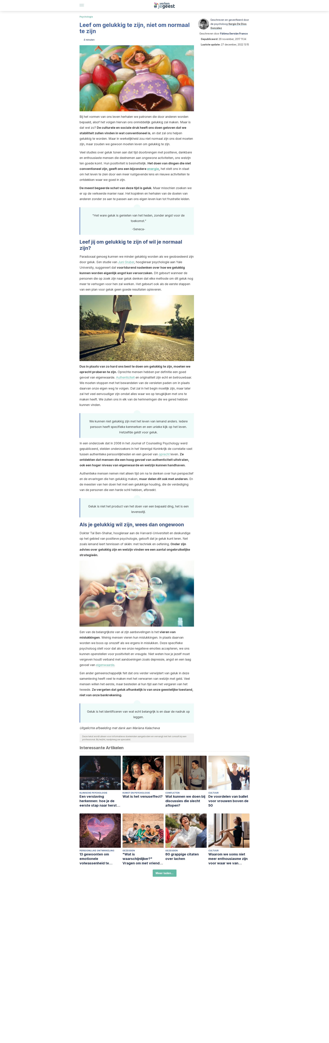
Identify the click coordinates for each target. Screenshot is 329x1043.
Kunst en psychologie (136, 793)
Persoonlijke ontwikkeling (97, 850)
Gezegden (129, 850)
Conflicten (172, 793)
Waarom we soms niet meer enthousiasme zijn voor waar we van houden (228, 858)
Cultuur (213, 793)
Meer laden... (165, 873)
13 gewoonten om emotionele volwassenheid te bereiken (94, 858)
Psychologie (86, 16)
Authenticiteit (125, 377)
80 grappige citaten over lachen (182, 856)
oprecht (164, 454)
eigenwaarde (105, 665)
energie (153, 169)
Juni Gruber (126, 262)
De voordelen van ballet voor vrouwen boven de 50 (228, 800)
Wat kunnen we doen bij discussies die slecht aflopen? (185, 800)
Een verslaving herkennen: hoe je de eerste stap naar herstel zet (100, 801)
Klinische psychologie (93, 793)
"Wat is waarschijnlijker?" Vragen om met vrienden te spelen (143, 858)
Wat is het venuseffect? (143, 796)
